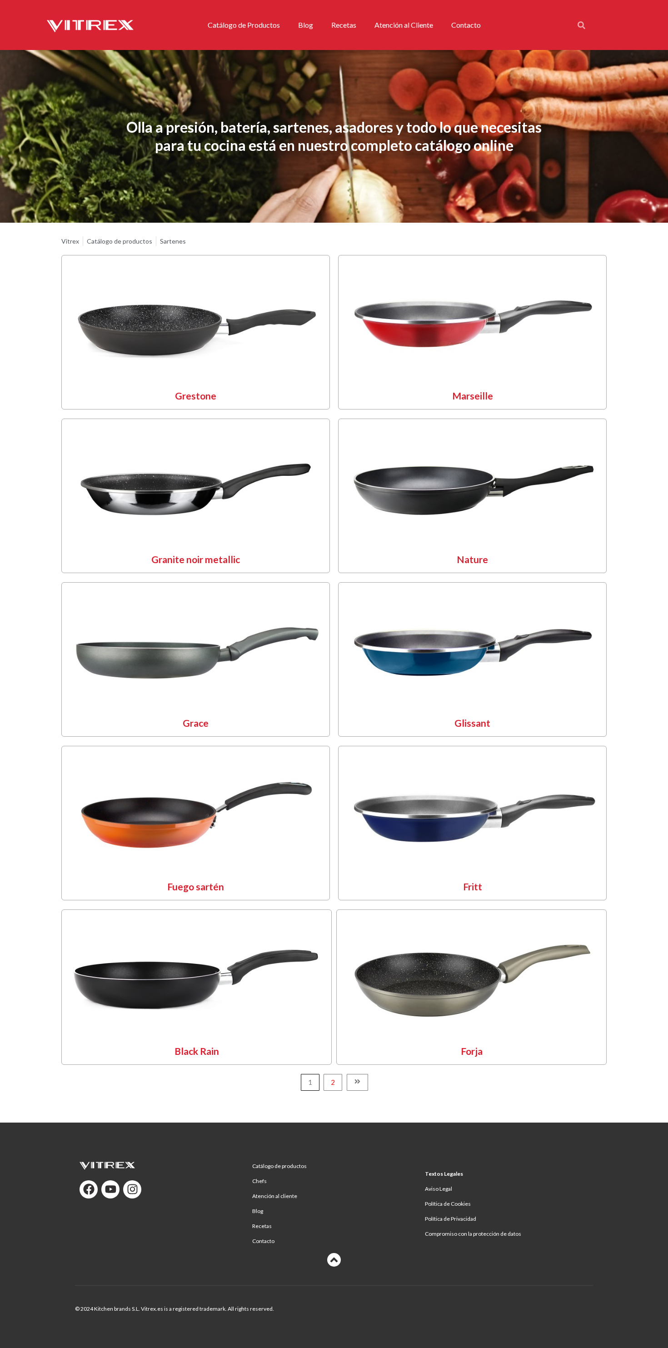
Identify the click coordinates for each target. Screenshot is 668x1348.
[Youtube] (110, 1189)
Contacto (466, 24)
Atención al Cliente (403, 24)
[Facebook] (89, 1189)
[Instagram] (132, 1189)
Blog (305, 24)
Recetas (343, 24)
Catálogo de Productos (244, 24)
